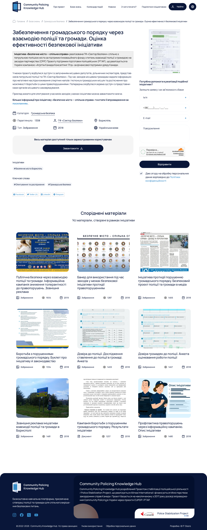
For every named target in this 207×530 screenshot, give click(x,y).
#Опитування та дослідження (29, 184)
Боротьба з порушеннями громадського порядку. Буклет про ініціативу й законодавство (41, 357)
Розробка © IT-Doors (180, 526)
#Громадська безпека (59, 184)
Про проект (59, 6)
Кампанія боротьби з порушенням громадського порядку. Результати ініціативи (102, 426)
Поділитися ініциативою (154, 6)
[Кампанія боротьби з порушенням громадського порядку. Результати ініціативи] (103, 398)
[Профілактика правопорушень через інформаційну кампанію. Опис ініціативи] (164, 398)
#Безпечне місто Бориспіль (28, 168)
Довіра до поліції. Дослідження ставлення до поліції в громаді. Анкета (100, 357)
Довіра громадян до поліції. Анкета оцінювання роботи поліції (163, 355)
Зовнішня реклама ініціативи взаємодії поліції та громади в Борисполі (37, 426)
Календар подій (95, 6)
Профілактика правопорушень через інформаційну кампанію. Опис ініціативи (160, 426)
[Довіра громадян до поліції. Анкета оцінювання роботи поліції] (164, 328)
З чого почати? (128, 6)
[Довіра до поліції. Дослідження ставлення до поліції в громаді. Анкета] (103, 328)
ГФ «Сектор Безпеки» (70, 120)
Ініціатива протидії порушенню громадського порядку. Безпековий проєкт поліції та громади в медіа (164, 280)
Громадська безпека (43, 113)
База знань (75, 6)
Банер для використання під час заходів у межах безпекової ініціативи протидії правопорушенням (100, 282)
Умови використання (91, 526)
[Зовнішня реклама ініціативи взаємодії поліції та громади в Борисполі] (42, 398)
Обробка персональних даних (121, 526)
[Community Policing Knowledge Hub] (30, 6)
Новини (112, 6)
